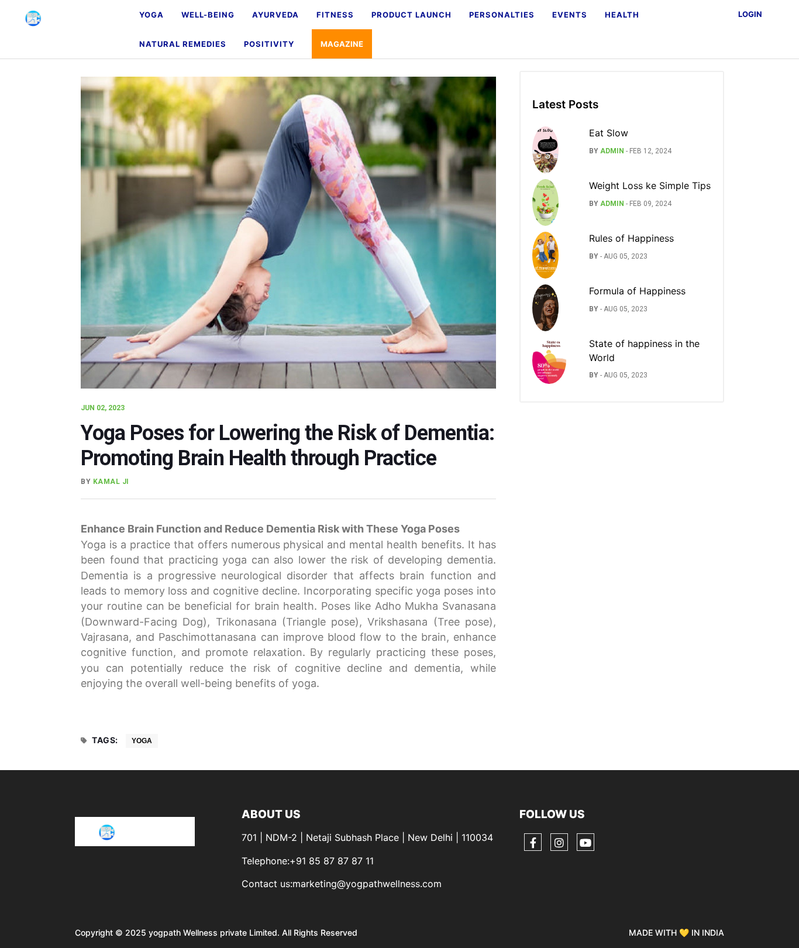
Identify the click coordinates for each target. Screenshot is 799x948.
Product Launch (411, 14)
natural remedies (182, 44)
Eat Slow (608, 133)
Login (750, 14)
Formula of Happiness (637, 291)
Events (569, 14)
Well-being (208, 14)
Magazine (342, 44)
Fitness (335, 14)
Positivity (269, 44)
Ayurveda (275, 14)
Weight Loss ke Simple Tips (650, 185)
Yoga (151, 14)
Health (622, 14)
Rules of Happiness (631, 238)
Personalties (502, 14)
